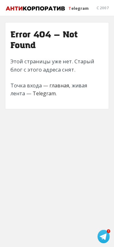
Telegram (78, 8)
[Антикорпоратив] (35, 8)
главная (59, 85)
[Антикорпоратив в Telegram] (104, 236)
